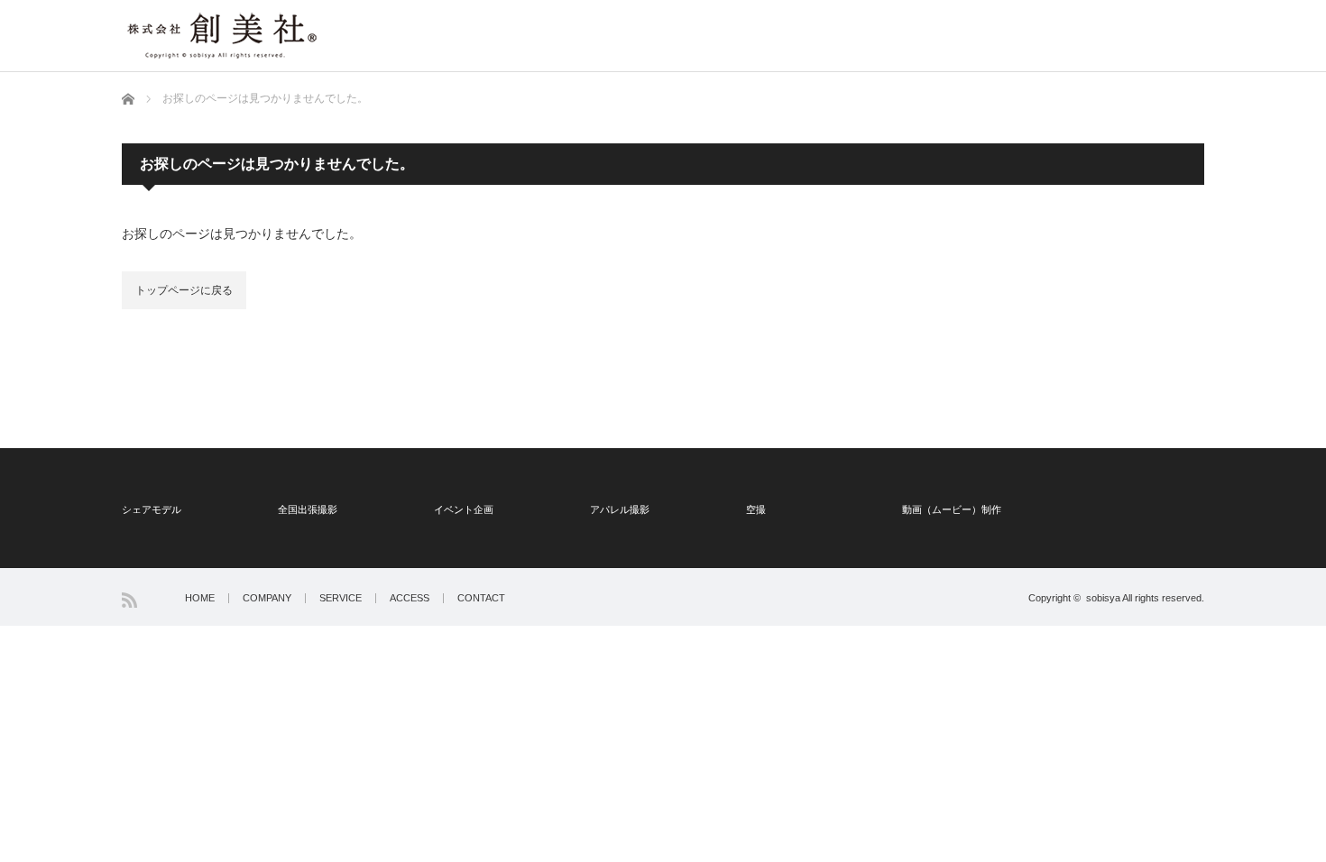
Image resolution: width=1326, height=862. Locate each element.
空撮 (756, 509)
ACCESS (409, 598)
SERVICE (340, 598)
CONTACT (481, 598)
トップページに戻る (184, 290)
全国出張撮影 (307, 509)
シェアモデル (151, 509)
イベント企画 (463, 509)
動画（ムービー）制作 (951, 509)
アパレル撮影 (619, 509)
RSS (129, 600)
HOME (200, 598)
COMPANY (267, 598)
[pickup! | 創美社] (221, 31)
